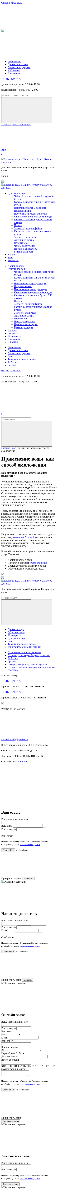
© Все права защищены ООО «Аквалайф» (24, 745)
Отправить (28, 878)
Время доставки (10, 1059)
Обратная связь (16, 632)
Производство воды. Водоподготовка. (29, 655)
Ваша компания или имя (14, 819)
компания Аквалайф (24, 537)
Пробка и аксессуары (26, 248)
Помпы (18, 225)
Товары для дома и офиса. (22, 359)
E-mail (4, 930)
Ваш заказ (6, 1031)
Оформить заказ (11, 1121)
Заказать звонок (10, 1184)
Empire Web (21, 761)
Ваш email (6, 825)
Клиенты (13, 342)
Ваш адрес (7, 1040)
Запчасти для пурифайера (28, 228)
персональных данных (30, 844)
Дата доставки (9, 1056)
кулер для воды (38, 562)
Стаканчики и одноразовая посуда (33, 216)
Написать (27, 980)
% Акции (13, 362)
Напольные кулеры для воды (30, 207)
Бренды (12, 365)
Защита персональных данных (24, 647)
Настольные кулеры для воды (30, 213)
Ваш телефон (8, 829)
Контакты (13, 260)
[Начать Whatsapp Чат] (2, 703)
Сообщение (7, 937)
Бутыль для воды (23, 251)
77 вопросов (14, 336)
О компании (14, 61)
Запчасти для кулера (25, 237)
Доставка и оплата (18, 64)
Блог (10, 257)
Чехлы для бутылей (24, 245)
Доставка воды (16, 266)
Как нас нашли (9, 1047)
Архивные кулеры (24, 240)
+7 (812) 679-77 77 (11, 78)
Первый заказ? (9, 1053)
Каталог (12, 254)
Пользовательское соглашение (24, 652)
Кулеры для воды (17, 193)
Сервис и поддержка (19, 67)
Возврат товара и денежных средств (28, 664)
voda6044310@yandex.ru (14, 739)
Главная (5, 448)
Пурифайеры (21, 242)
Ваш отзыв (7, 836)
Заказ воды (14, 73)
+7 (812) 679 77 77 (11, 681)
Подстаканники (23, 210)
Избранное (14, 70)
